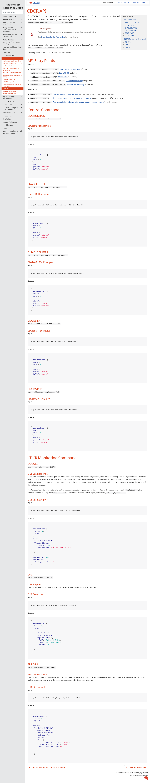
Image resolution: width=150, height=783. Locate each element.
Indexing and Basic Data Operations (12, 48)
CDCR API (6, 88)
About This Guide (9, 16)
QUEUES (128, 42)
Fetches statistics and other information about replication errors (78, 102)
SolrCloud (6, 58)
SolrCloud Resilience (9, 66)
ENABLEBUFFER (131, 28)
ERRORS (128, 47)
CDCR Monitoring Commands (135, 39)
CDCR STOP (129, 36)
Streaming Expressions (11, 55)
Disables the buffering (75, 84)
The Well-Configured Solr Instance (10, 109)
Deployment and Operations (9, 23)
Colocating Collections (9, 93)
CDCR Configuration (10, 82)
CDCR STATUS (130, 25)
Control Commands (131, 22)
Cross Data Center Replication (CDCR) (12, 76)
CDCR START (129, 33)
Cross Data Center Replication (53, 37)
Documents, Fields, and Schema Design (12, 36)
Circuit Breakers (9, 101)
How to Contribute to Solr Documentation (12, 132)
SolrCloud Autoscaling (9, 91)
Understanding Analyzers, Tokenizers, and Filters (11, 42)
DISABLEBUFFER (131, 30)
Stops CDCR (62, 77)
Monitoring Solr (9, 113)
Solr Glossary (8, 125)
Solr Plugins (7, 104)
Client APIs (7, 119)
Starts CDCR (64, 73)
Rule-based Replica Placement (12, 73)
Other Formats (123, 3)
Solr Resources (139, 3)
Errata (5, 128)
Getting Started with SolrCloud (12, 61)
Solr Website (108, 3)
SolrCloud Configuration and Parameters (11, 69)
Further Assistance (10, 122)
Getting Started (8, 19)
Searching (6, 52)
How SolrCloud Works (9, 63)
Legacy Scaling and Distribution (10, 97)
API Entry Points (130, 19)
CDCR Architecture (9, 79)
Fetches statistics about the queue (66, 94)
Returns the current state (70, 69)
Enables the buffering (74, 80)
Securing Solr (8, 116)
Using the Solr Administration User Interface (10, 29)
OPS (126, 45)
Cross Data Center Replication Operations (13, 85)
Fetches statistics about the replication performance (70, 98)
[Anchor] (57, 60)
